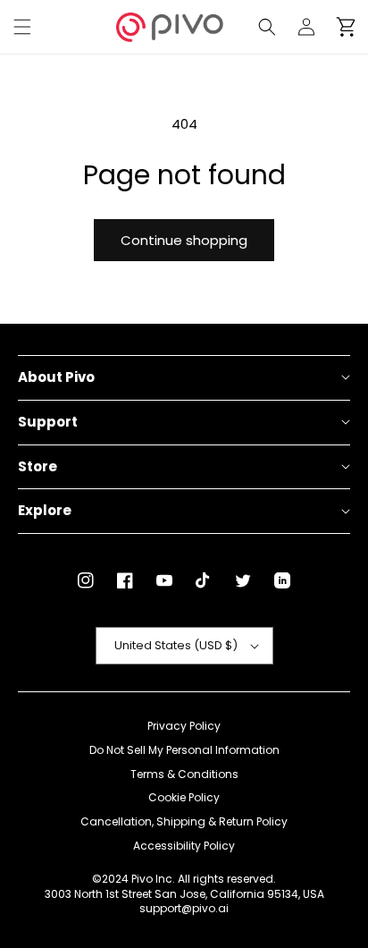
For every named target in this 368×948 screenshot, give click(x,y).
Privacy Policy (184, 726)
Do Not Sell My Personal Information (184, 750)
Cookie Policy (184, 798)
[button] (22, 27)
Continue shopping (184, 240)
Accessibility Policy (184, 846)
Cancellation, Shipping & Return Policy (184, 822)
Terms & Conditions (184, 774)
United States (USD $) (176, 645)
